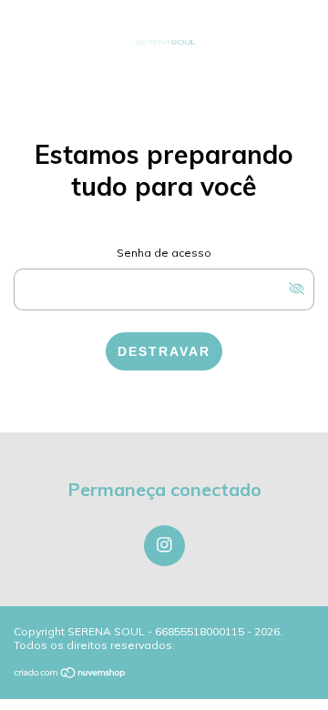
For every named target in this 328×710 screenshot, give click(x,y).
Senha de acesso (164, 252)
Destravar (164, 351)
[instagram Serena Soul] (164, 545)
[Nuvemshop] (71, 674)
